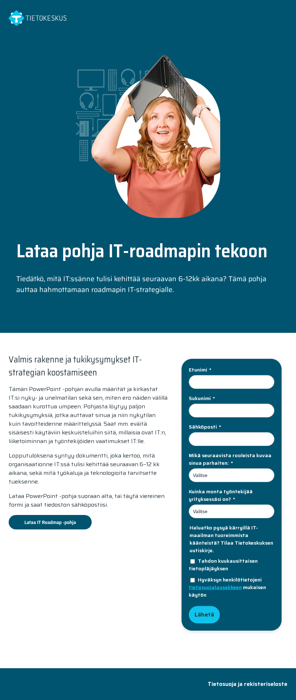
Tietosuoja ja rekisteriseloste (247, 683)
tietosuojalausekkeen (215, 587)
